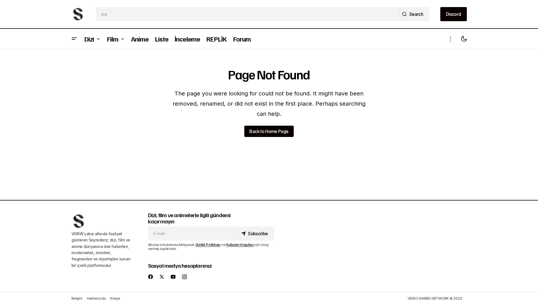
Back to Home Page (268, 131)
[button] (74, 39)
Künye (115, 298)
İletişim (76, 298)
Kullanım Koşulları (240, 245)
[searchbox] (247, 14)
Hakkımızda (96, 298)
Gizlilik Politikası (208, 245)
